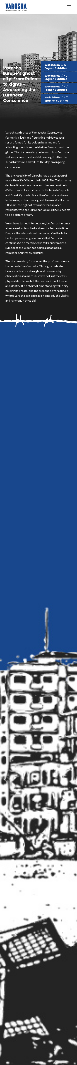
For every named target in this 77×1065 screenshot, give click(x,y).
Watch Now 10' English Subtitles (56, 66)
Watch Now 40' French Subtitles (56, 88)
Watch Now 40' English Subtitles (56, 77)
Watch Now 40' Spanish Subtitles (56, 99)
